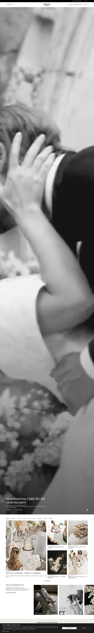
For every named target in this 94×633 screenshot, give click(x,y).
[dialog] (47, 628)
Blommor (19, 518)
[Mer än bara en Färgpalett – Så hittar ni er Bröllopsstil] (26, 549)
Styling (45, 518)
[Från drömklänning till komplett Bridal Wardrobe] (57, 534)
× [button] (92, 624)
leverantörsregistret (11, 592)
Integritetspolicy (56, 627)
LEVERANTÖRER (18, 509)
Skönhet (51, 518)
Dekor (24, 518)
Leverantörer (76, 4)
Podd (81, 4)
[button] (83, 617)
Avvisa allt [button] (84, 628)
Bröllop (13, 518)
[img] (47, 4)
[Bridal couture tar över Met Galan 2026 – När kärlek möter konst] (78, 564)
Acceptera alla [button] (69, 628)
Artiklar (70, 4)
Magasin (86, 4)
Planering (39, 518)
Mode (34, 518)
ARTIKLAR (8, 509)
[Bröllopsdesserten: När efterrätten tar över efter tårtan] (78, 534)
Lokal (29, 518)
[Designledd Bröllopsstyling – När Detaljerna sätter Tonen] (57, 564)
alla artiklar (47, 580)
